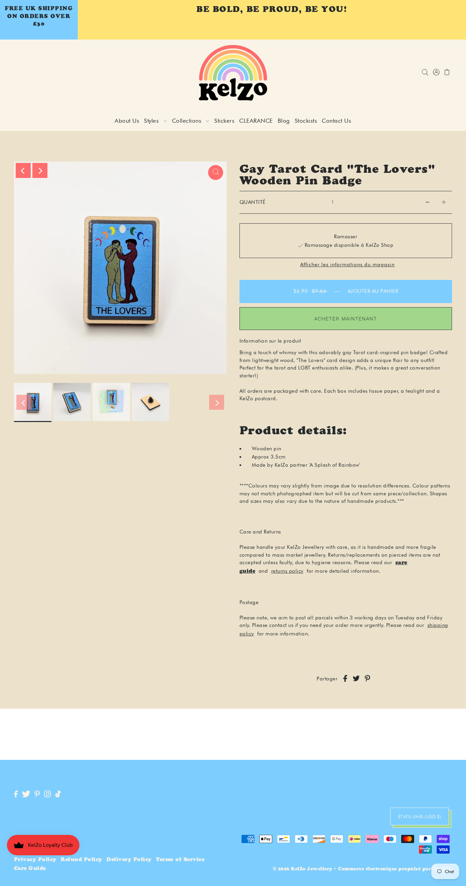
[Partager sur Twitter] (356, 679)
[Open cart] (447, 73)
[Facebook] (16, 794)
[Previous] (23, 170)
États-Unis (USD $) (419, 816)
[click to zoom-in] (215, 172)
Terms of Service (180, 859)
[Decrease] (427, 202)
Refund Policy (81, 859)
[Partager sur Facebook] (345, 679)
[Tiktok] (58, 794)
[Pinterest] (37, 794)
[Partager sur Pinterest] (367, 679)
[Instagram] (47, 794)
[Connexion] (425, 73)
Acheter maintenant (345, 319)
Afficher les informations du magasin (347, 264)
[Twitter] (26, 794)
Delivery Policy (129, 859)
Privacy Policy (35, 859)
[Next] (39, 170)
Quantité (252, 202)
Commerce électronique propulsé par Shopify (395, 869)
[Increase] (444, 202)
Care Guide (30, 868)
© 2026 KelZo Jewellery (302, 869)
